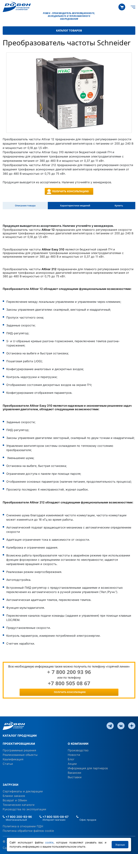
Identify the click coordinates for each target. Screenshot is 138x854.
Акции (72, 764)
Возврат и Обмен (15, 800)
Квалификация (13, 759)
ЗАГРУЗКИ (10, 784)
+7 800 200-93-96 (18, 817)
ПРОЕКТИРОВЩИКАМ (19, 743)
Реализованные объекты (20, 755)
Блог (71, 759)
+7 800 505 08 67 (69, 683)
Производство (78, 750)
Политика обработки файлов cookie (28, 831)
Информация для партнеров (88, 768)
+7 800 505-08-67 (55, 817)
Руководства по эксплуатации (24, 809)
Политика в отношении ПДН (23, 826)
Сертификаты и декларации (23, 791)
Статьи (8, 764)
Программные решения (19, 750)
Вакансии (74, 772)
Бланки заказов (14, 796)
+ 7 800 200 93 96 (69, 672)
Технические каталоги (18, 805)
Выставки (75, 777)
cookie (49, 842)
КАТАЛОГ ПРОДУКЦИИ (20, 735)
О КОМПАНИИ (78, 743)
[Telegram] (110, 725)
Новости (74, 755)
